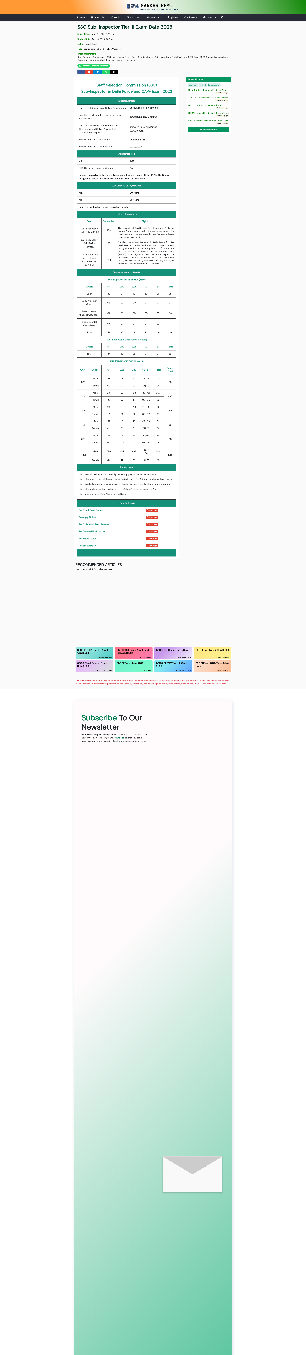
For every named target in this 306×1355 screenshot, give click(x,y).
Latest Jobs (99, 17)
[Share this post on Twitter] (114, 72)
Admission (192, 17)
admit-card (89, 48)
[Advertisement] (147, 608)
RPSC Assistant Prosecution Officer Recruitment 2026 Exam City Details (224, 121)
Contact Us (210, 17)
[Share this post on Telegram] (97, 72)
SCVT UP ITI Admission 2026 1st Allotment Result (212, 98)
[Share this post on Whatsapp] (106, 72)
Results (116, 17)
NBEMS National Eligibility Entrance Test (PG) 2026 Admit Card (219, 114)
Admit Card (134, 17)
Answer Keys (155, 17)
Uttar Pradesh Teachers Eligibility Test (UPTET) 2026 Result (217, 91)
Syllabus (173, 17)
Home (81, 17)
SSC (99, 48)
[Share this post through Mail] (89, 72)
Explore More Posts (208, 129)
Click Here (152, 510)
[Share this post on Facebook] (81, 72)
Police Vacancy (113, 48)
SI (103, 48)
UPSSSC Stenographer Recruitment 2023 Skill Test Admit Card (219, 106)
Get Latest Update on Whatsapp (94, 66)
